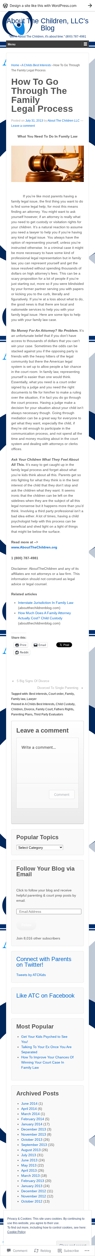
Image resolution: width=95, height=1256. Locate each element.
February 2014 (32, 1119)
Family (69, 694)
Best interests (38, 694)
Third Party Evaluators (48, 714)
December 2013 (33, 1129)
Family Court (44, 709)
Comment (61, 794)
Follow (26, 925)
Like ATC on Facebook (45, 995)
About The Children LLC (64, 120)
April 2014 (29, 1109)
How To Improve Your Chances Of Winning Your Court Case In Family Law (47, 1062)
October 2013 (31, 1140)
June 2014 (29, 1103)
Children (17, 709)
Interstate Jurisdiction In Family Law (45, 603)
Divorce (29, 709)
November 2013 (33, 1134)
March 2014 (30, 1114)
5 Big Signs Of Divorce (33, 681)
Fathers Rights (63, 709)
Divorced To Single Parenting (57, 688)
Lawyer (32, 699)
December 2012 (33, 1191)
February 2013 (32, 1181)
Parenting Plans (21, 714)
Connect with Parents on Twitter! (43, 962)
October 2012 (31, 1201)
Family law (18, 699)
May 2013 (29, 1165)
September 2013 (34, 1145)
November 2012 (33, 1196)
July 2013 (28, 1155)
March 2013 (30, 1176)
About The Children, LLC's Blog (48, 24)
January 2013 (31, 1186)
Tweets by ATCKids (31, 975)
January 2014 (31, 1124)
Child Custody (65, 704)
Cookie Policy (16, 1232)
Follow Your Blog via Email (45, 871)
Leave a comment (23, 125)
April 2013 (29, 1170)
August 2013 (31, 1150)
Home (15, 65)
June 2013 (29, 1160)
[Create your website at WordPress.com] (47, 5)
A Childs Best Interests (36, 65)
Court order (56, 694)
